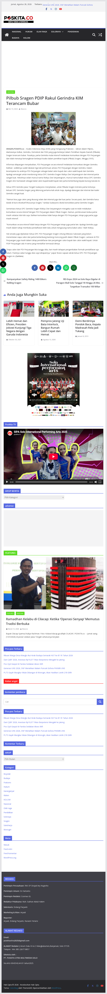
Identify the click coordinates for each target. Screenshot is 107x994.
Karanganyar (9, 791)
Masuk (6, 845)
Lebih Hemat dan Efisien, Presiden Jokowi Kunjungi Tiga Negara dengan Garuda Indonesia (18, 327)
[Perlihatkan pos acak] (100, 35)
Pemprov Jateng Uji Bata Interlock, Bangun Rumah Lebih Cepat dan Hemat (52, 327)
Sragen (7, 821)
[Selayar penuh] (100, 482)
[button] (62, 31)
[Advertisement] (53, 68)
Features (10, 613)
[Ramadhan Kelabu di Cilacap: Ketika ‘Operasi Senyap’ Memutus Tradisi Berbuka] (53, 583)
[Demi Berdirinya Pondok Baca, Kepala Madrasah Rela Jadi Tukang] (88, 302)
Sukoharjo (8, 825)
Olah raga (42, 31)
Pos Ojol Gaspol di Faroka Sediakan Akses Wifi (62, 4)
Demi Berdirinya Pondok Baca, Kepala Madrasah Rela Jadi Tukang (88, 326)
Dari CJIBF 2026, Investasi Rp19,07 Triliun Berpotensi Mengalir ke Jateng (34, 659)
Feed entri (8, 849)
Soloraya (56, 31)
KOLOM (26, 38)
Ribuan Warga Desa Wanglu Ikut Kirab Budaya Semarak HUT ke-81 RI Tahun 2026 (38, 655)
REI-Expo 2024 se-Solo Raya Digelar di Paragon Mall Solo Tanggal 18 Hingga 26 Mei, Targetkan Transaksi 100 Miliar (78, 283)
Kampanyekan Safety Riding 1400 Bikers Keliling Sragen (26, 281)
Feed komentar (10, 853)
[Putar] (7, 482)
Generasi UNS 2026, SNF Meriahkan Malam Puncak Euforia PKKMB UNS (34, 668)
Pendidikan (73, 31)
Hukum (28, 31)
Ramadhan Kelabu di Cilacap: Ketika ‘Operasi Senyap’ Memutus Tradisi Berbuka (53, 621)
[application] (53, 456)
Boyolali (7, 774)
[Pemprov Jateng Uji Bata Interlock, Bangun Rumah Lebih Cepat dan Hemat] (53, 302)
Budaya (15, 38)
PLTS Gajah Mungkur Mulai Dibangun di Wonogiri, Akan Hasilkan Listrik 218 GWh (38, 672)
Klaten (6, 795)
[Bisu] (95, 482)
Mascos (23, 109)
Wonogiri (7, 829)
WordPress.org (10, 857)
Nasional (16, 31)
